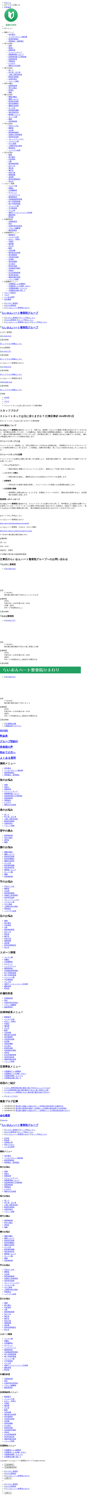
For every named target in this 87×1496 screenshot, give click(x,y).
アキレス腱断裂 (14, 228)
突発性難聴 (12, 261)
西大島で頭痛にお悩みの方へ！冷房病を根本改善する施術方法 (39, 1106)
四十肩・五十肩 (14, 72)
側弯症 (11, 90)
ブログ (6, 295)
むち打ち (11, 63)
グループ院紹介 (10, 293)
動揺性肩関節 (13, 77)
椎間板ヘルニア (14, 115)
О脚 (9, 161)
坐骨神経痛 (12, 121)
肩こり (11, 70)
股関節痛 (11, 175)
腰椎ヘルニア (13, 99)
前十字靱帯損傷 (14, 201)
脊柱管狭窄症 (13, 112)
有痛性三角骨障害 (15, 135)
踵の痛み (11, 157)
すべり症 (11, 108)
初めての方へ (8, 752)
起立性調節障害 (14, 273)
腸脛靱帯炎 (12, 197)
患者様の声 (6, 746)
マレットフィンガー (16, 139)
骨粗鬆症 (11, 148)
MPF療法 (11, 34)
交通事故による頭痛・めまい (19, 286)
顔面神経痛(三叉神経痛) (17, 57)
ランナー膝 (12, 186)
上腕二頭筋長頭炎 (15, 74)
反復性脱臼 (12, 79)
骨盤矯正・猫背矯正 (16, 41)
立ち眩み (11, 264)
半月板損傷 (12, 208)
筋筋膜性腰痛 (13, 110)
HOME (6, 397)
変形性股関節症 (14, 179)
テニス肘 (11, 210)
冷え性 (11, 246)
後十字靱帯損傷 (14, 204)
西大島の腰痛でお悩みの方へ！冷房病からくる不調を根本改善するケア (43, 1110)
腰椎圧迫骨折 (13, 106)
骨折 (10, 224)
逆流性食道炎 (13, 275)
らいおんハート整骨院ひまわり (27, 1092)
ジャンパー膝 (13, 206)
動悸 (10, 248)
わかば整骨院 (26, 1090)
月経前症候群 (13, 257)
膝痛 (10, 155)
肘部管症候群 (13, 137)
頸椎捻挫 (11, 50)
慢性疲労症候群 (14, 253)
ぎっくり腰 (12, 117)
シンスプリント (14, 195)
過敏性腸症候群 (14, 277)
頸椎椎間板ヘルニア (16, 54)
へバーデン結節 (14, 150)
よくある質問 (9, 297)
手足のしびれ (13, 126)
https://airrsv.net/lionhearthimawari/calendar (14, 523)
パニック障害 (13, 279)
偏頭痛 (11, 244)
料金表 (4, 735)
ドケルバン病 (13, 141)
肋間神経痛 (12, 86)
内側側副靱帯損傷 (15, 199)
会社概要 (7, 299)
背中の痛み (12, 88)
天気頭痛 (11, 250)
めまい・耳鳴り (14, 239)
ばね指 (11, 130)
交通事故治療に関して (16, 290)
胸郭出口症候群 (14, 66)
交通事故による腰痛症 (16, 284)
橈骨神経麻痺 (13, 132)
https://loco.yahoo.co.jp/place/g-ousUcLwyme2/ (16, 531)
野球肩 (11, 217)
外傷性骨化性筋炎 (15, 226)
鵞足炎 (11, 168)
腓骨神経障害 (13, 164)
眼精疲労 (11, 235)
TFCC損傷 (12, 143)
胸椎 (10, 92)
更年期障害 (12, 255)
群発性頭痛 (12, 266)
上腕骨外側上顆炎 (15, 146)
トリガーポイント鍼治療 (17, 37)
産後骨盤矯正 (13, 39)
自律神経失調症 (14, 268)
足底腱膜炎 (12, 190)
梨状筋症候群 (13, 101)
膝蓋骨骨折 (12, 230)
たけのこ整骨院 (27, 1088)
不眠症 (11, 241)
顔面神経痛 (12, 59)
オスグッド (12, 192)
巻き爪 (11, 181)
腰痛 (10, 119)
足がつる (11, 166)
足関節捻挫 (12, 221)
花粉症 (11, 270)
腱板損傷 (11, 215)
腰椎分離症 (12, 97)
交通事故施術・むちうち (17, 288)
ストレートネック (15, 52)
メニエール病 (13, 237)
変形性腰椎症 (13, 103)
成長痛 (11, 177)
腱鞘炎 (11, 128)
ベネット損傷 (13, 81)
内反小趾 (11, 172)
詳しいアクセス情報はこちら (11, 344)
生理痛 (11, 259)
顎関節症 (11, 61)
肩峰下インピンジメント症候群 (20, 212)
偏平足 (11, 170)
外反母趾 (11, 159)
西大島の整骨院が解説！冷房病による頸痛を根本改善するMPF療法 (41, 1108)
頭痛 (10, 46)
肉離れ (11, 188)
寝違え (11, 48)
